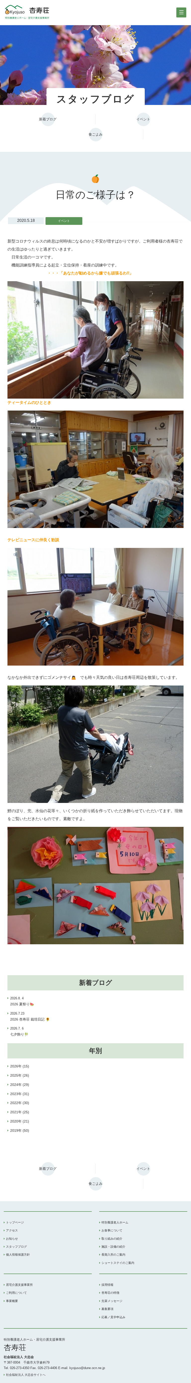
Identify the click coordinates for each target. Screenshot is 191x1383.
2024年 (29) (19, 1085)
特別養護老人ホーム (114, 1222)
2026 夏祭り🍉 (22, 1001)
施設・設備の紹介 (113, 1246)
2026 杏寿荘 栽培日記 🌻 (30, 1016)
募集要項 (107, 1309)
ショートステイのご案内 (117, 1263)
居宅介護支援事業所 (19, 1285)
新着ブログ (47, 119)
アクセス (12, 1230)
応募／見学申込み (113, 1317)
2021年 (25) (19, 1112)
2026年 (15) (19, 1066)
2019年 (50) (19, 1130)
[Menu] (181, 12)
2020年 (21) (19, 1121)
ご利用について (16, 1293)
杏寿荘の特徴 (110, 1293)
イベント (143, 119)
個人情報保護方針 (18, 1254)
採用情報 (107, 1285)
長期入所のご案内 (113, 1254)
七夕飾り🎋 (19, 1031)
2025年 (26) (19, 1075)
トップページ (15, 1222)
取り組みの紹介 (111, 1238)
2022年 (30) (19, 1103)
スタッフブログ (16, 1246)
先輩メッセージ (111, 1301)
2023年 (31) (19, 1094)
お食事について (111, 1230)
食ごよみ (95, 134)
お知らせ (12, 1238)
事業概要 (12, 1301)
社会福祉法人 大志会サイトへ (26, 1375)
